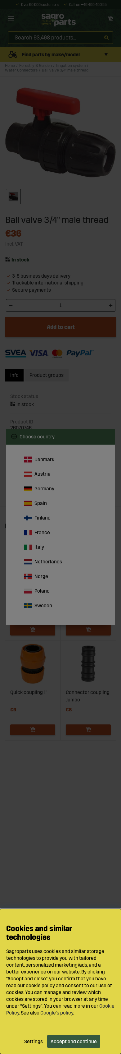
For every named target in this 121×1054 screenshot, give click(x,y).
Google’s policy (56, 1013)
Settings (33, 1041)
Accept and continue (74, 1041)
